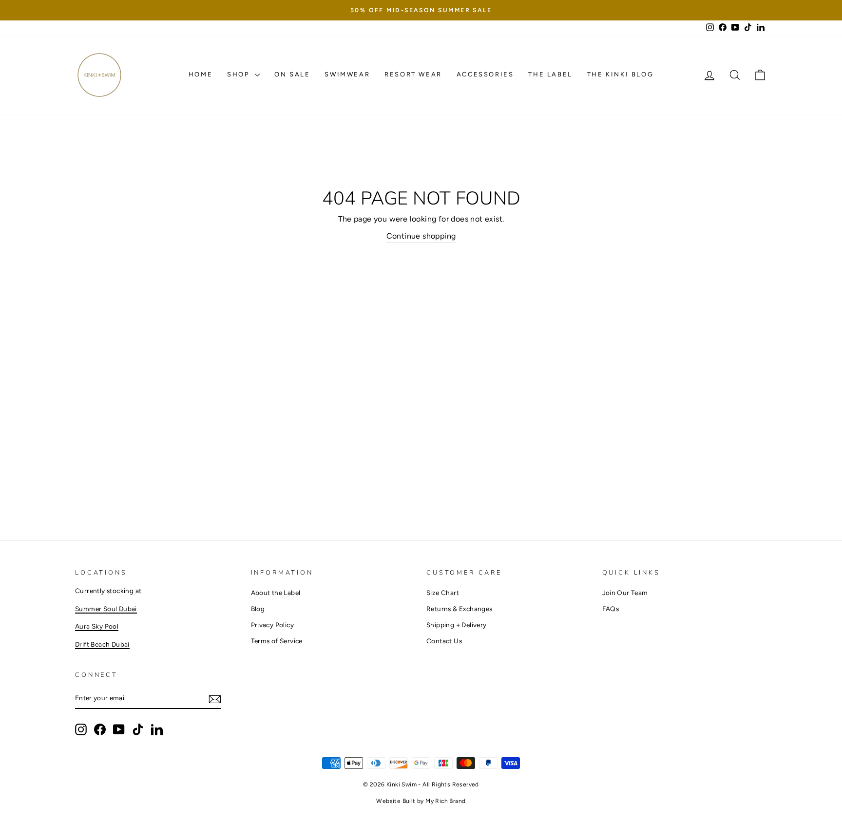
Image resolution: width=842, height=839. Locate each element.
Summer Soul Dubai (106, 609)
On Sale (292, 74)
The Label (550, 74)
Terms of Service (277, 641)
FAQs (610, 609)
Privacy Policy (272, 625)
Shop (239, 74)
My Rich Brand (445, 801)
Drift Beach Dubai (102, 644)
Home (200, 74)
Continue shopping (421, 236)
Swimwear (347, 74)
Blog (258, 609)
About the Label (276, 593)
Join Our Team (625, 593)
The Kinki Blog (620, 74)
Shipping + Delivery (456, 625)
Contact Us (444, 641)
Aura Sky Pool (96, 626)
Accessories (485, 74)
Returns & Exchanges (459, 609)
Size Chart (442, 593)
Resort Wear (413, 74)
